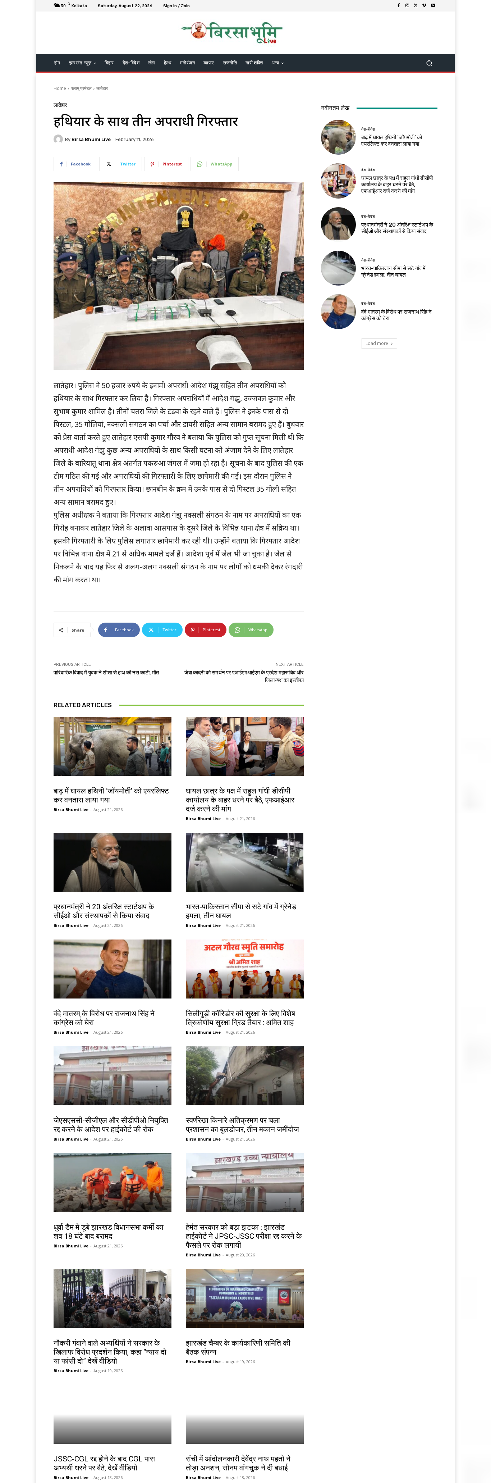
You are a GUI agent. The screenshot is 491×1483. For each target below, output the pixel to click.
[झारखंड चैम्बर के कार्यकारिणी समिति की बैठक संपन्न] (245, 1298)
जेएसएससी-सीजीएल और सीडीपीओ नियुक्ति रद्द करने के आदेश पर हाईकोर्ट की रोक (111, 1125)
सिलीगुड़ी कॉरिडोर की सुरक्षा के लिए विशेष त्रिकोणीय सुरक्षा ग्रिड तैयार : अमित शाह (240, 1018)
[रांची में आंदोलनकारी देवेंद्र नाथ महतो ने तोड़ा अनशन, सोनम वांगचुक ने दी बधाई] (245, 1414)
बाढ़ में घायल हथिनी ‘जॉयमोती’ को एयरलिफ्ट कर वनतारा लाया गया (391, 140)
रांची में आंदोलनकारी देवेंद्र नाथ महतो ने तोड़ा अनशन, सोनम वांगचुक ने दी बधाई (238, 1463)
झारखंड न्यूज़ (196, 1219)
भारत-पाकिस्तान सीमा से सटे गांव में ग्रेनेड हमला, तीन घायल (393, 271)
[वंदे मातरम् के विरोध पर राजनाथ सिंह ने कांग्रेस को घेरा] (112, 969)
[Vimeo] (424, 5)
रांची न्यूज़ (62, 1112)
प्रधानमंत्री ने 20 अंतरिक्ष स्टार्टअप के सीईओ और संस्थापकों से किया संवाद (104, 911)
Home (60, 88)
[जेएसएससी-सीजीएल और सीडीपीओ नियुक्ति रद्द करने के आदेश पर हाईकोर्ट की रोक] (112, 1075)
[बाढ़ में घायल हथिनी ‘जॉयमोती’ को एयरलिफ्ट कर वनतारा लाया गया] (112, 746)
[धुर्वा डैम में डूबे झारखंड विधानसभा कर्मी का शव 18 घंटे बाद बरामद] (112, 1182)
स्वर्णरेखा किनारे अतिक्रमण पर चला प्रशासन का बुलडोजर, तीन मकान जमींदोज (242, 1125)
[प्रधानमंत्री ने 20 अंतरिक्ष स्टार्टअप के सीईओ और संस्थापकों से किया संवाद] (112, 862)
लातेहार (102, 88)
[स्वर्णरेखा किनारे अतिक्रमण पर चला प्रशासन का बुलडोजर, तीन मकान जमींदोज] (245, 1075)
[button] (429, 63)
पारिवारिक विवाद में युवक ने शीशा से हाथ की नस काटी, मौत (106, 672)
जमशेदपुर (193, 1112)
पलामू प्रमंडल (81, 88)
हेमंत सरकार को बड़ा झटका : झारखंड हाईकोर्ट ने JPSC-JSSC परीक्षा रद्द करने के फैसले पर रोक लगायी (244, 1236)
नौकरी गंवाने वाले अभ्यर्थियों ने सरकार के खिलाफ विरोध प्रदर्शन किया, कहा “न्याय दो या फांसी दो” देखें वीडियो (110, 1352)
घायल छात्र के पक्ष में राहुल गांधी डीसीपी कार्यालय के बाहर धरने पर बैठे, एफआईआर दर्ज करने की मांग (240, 800)
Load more (377, 343)
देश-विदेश (62, 783)
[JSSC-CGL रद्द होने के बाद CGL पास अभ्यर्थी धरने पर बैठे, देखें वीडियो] (112, 1414)
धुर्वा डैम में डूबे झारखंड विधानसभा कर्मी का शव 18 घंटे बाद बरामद (109, 1232)
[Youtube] (433, 5)
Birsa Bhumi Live (91, 139)
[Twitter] (416, 5)
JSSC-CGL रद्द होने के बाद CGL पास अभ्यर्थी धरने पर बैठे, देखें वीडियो (104, 1463)
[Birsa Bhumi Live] (59, 139)
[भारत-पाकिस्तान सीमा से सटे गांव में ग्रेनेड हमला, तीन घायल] (245, 862)
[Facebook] (398, 5)
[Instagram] (407, 5)
